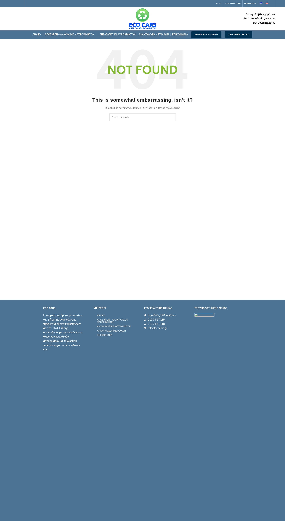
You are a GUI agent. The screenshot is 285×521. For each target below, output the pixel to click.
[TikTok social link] (20, 3)
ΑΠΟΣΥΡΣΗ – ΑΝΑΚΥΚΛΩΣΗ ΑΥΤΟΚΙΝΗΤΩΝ (112, 320)
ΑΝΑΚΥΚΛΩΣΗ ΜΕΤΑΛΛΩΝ (111, 330)
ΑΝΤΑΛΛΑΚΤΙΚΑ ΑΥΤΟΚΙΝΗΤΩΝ (114, 326)
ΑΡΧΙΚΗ (101, 315)
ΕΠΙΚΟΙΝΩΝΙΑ (104, 335)
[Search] (272, 3)
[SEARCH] (172, 117)
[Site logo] (142, 18)
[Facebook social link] (12, 3)
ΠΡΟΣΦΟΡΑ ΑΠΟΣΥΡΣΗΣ (206, 34)
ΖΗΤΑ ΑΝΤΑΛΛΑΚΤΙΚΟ (238, 34)
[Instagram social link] (16, 3)
